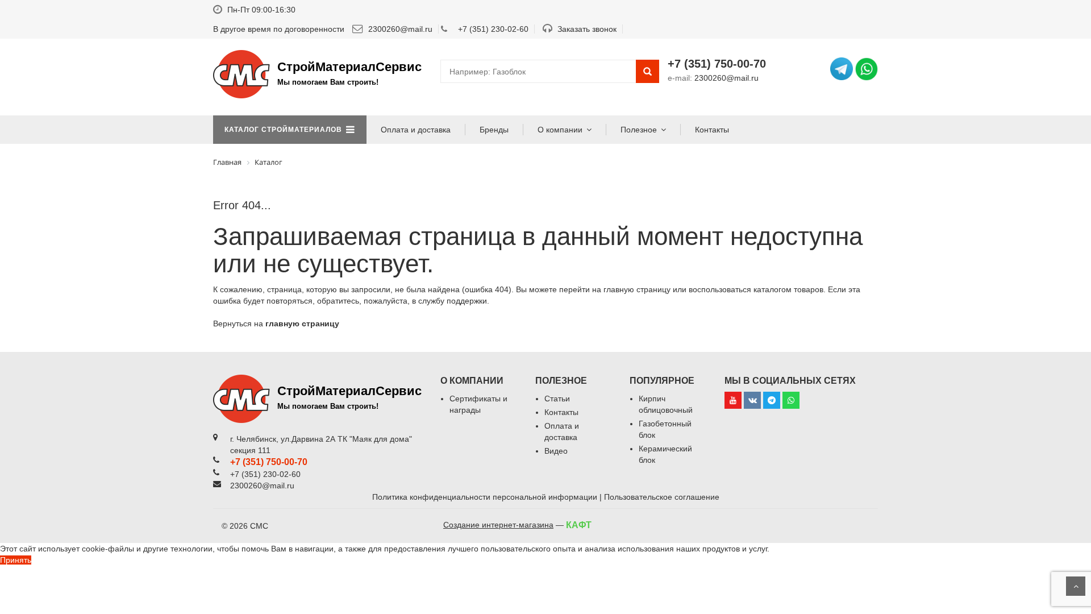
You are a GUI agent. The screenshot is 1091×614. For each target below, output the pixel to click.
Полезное (639, 129)
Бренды (494, 129)
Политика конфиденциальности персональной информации (484, 496)
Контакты (712, 129)
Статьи (557, 398)
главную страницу (302, 323)
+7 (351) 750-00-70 (717, 63)
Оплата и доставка (416, 129)
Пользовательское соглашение (661, 496)
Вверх (1075, 586)
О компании (560, 129)
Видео (556, 450)
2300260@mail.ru (399, 29)
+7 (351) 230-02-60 (493, 29)
